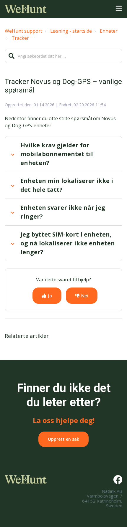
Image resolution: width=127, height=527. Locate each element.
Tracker (20, 38)
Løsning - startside (71, 31)
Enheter (109, 31)
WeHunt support (23, 31)
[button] (118, 9)
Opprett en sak (63, 439)
